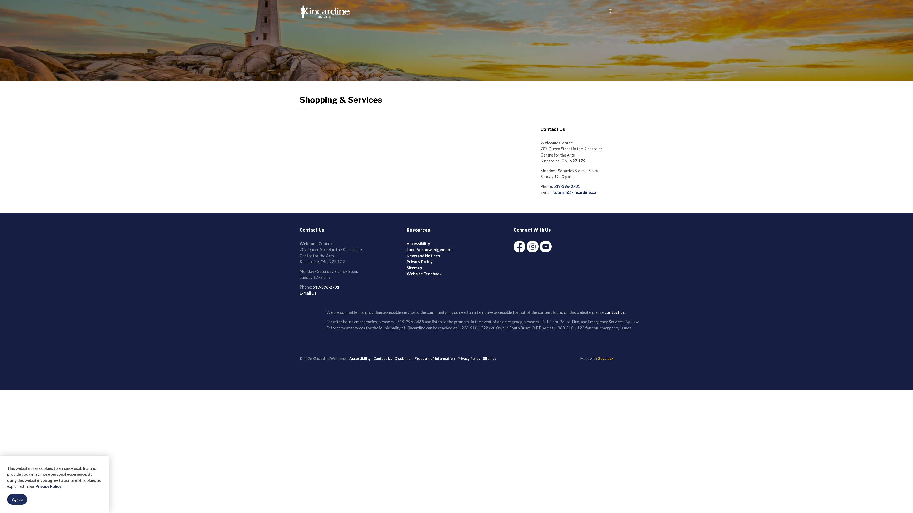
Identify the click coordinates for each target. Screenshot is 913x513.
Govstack (605, 358)
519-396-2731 (567, 186)
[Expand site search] (610, 11)
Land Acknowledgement (429, 249)
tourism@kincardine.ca (574, 192)
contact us (614, 312)
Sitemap (414, 267)
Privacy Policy (48, 486)
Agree (17, 499)
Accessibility (418, 243)
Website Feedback (424, 273)
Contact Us (382, 358)
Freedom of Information (435, 358)
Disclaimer (403, 358)
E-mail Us (308, 292)
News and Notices (423, 255)
